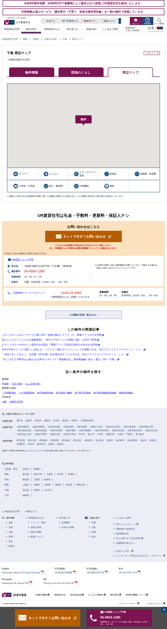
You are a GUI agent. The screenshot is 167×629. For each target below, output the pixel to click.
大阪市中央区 (69, 434)
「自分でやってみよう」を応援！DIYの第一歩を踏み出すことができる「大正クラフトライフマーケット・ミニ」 (64, 354)
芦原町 (5, 383)
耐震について (37, 536)
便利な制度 (36, 527)
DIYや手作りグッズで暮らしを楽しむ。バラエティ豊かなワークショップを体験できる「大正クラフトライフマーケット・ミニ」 (72, 349)
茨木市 (56, 420)
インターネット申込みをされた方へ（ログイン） (139, 555)
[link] (164, 609)
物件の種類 (36, 532)
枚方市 (91, 434)
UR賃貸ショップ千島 (22, 259)
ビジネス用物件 (96, 595)
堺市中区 (32, 440)
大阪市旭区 (70, 430)
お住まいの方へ (123, 551)
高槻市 (47, 420)
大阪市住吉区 (118, 430)
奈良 (10, 541)
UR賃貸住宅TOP (10, 39)
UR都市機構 (41, 595)
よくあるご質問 (123, 518)
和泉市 (153, 440)
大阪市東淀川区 (24, 430)
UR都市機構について (136, 595)
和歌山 (11, 546)
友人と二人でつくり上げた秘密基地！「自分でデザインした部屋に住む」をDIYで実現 (49, 339)
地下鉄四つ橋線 (64, 392)
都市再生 (114, 595)
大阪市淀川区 (151, 430)
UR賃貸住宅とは (36, 518)
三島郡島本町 (87, 420)
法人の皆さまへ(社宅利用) (128, 538)
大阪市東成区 (40, 430)
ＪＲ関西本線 (9, 392)
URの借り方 (64, 518)
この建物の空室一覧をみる (82, 314)
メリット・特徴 (38, 522)
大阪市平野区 (40, 434)
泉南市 (51, 444)
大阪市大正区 (50, 39)
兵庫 (10, 536)
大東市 (120, 434)
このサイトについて (155, 603)
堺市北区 (77, 440)
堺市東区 (43, 440)
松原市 (143, 440)
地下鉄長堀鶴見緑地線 (104, 392)
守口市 (82, 434)
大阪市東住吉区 (134, 430)
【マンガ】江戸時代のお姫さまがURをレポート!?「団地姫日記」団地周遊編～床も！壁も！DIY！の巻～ (59, 359)
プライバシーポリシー (128, 603)
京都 (10, 527)
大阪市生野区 (56, 430)
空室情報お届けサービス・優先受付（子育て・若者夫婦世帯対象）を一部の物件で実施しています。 (83, 11)
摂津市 (74, 420)
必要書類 (65, 522)
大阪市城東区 (85, 430)
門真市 (129, 434)
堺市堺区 (21, 440)
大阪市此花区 (54, 427)
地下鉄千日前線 (83, 392)
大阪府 (35, 39)
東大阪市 (140, 434)
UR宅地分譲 (76, 595)
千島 (65, 39)
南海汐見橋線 (126, 392)
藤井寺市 (41, 444)
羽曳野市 (21, 444)
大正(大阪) (17, 383)
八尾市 (100, 434)
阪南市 (60, 444)
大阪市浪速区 (129, 427)
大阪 (4, 401)
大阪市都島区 (23, 427)
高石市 (31, 444)
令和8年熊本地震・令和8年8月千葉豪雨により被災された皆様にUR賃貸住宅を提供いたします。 (83, 3)
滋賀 (10, 522)
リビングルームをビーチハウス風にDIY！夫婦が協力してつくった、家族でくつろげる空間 (51, 334)
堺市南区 (66, 440)
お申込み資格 (67, 527)
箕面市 (65, 420)
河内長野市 (132, 440)
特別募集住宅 (122, 533)
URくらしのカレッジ (126, 524)
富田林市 (120, 440)
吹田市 (38, 420)
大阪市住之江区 (24, 434)
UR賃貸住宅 (59, 595)
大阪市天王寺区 (112, 427)
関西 (25, 39)
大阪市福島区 (38, 427)
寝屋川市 (110, 434)
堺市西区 (54, 440)
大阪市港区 (81, 427)
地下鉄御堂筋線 (45, 392)
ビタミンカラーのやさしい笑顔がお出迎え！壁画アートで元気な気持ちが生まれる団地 (49, 344)
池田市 (29, 420)
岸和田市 (88, 440)
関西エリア (32, 511)
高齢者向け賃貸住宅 (125, 529)
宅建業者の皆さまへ (125, 543)
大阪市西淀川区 (145, 427)
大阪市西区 (68, 427)
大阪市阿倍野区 (101, 430)
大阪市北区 (55, 434)
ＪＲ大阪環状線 (26, 392)
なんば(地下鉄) (32, 383)
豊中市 (20, 420)
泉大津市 (99, 440)
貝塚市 (110, 440)
